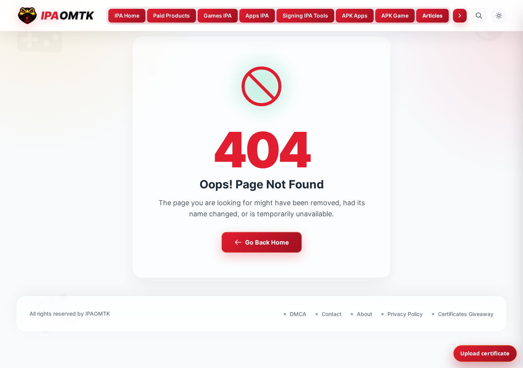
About (364, 314)
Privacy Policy (405, 314)
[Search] (479, 15)
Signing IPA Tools (305, 15)
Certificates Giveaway (466, 314)
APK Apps (355, 15)
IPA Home (126, 15)
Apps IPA (257, 15)
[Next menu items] (460, 16)
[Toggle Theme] (499, 15)
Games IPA (218, 15)
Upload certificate (485, 353)
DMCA (298, 314)
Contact (332, 314)
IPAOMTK (97, 313)
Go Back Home (267, 242)
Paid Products (171, 15)
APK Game (395, 15)
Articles (432, 15)
